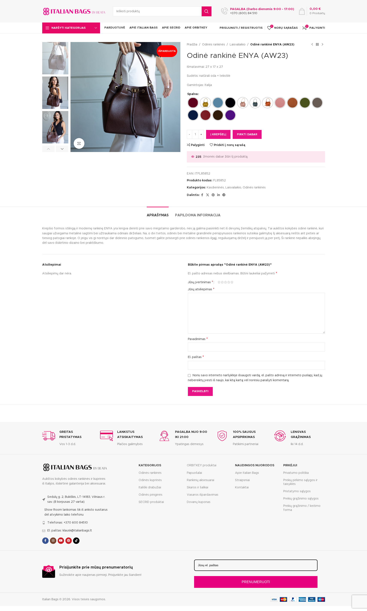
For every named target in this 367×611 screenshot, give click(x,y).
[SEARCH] (206, 11)
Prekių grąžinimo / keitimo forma (302, 507)
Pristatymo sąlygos (297, 491)
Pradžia (192, 44)
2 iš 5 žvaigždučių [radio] (222, 282)
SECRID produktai (151, 502)
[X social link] (207, 195)
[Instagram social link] (53, 540)
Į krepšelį (218, 134)
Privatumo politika (296, 472)
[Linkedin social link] (218, 195)
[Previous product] (312, 44)
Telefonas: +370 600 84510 (67, 522)
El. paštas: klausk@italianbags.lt (69, 530)
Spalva (192, 94)
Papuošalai (194, 472)
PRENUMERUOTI (256, 582)
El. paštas (196, 357)
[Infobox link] (68, 438)
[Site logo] (74, 11)
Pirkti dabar (247, 134)
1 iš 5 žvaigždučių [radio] (219, 282)
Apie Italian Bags (247, 472)
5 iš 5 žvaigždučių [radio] (232, 282)
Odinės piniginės (150, 494)
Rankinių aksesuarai (200, 480)
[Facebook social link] (202, 195)
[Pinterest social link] (213, 195)
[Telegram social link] (224, 195)
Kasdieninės (215, 187)
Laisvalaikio (238, 44)
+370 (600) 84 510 (243, 13)
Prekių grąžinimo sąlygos (301, 498)
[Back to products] (317, 44)
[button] (48, 149)
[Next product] (322, 44)
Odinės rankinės (213, 44)
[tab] (158, 213)
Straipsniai (242, 480)
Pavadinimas (198, 339)
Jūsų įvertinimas (200, 282)
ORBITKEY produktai (201, 465)
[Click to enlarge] (79, 143)
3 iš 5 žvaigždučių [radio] (225, 282)
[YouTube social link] (61, 540)
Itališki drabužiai (150, 487)
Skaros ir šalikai (197, 487)
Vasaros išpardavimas (202, 494)
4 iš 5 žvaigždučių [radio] (228, 282)
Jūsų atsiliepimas (201, 289)
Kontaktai (242, 487)
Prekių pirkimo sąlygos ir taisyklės (300, 482)
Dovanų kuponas (198, 502)
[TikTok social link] (76, 540)
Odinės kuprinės (150, 480)
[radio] (193, 102)
